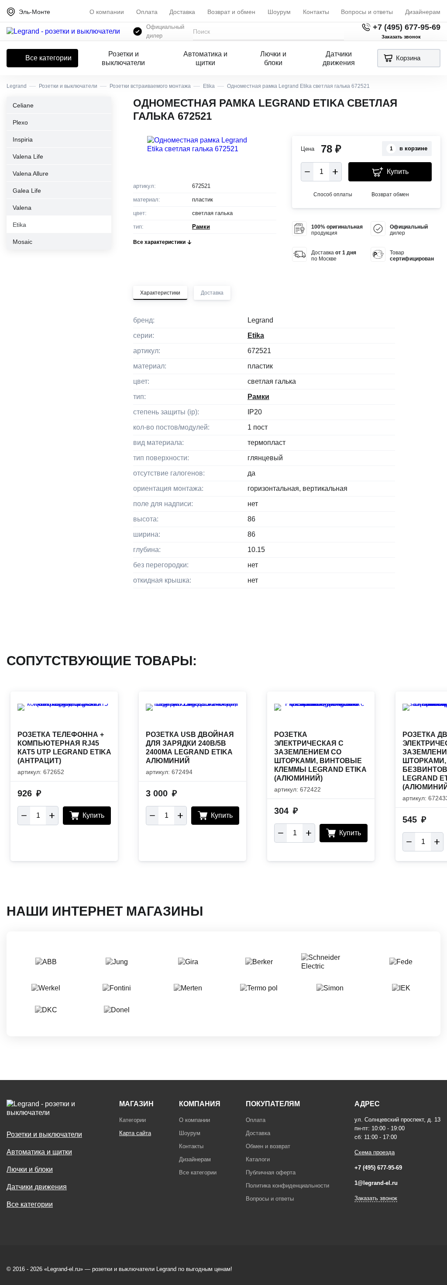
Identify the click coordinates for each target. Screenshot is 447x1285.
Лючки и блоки (273, 58)
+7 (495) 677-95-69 (406, 27)
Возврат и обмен (231, 11)
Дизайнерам (422, 11)
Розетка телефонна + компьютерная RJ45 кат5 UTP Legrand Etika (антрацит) (64, 747)
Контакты (316, 11)
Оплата (147, 11)
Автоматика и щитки (205, 58)
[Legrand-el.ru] (63, 31)
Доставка (182, 11)
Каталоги (258, 1159)
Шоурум (279, 11)
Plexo (20, 122)
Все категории (48, 58)
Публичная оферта (271, 1172)
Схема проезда (374, 1152)
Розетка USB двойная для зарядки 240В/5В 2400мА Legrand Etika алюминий (190, 747)
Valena (22, 207)
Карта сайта (135, 1133)
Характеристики (160, 293)
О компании (106, 11)
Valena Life (28, 156)
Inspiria (23, 139)
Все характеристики (159, 242)
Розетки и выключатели (123, 58)
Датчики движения (339, 58)
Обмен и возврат (268, 1146)
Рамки (201, 226)
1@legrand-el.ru (376, 1183)
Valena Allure (30, 173)
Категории (132, 1120)
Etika (19, 224)
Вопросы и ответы (367, 11)
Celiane (23, 105)
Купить (398, 171)
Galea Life (27, 190)
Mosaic (22, 241)
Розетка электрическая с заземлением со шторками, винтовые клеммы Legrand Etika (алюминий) (320, 756)
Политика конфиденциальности (287, 1185)
